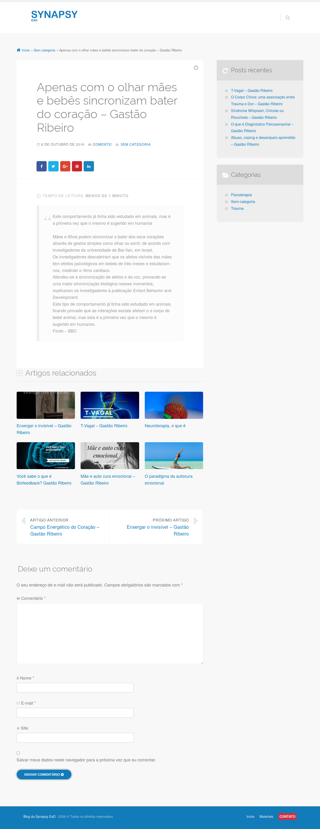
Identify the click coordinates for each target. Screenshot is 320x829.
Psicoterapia (241, 194)
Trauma (237, 208)
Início (250, 816)
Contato (287, 816)
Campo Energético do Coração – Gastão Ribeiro (64, 527)
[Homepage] (55, 16)
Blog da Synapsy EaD (39, 816)
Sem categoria (136, 144)
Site (24, 728)
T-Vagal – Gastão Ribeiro (104, 425)
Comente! (102, 144)
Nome (27, 678)
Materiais (266, 816)
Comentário (33, 598)
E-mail (28, 703)
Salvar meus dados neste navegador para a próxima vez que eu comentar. (86, 760)
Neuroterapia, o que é (165, 425)
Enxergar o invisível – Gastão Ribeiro (158, 527)
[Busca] (283, 12)
